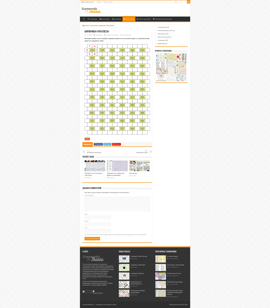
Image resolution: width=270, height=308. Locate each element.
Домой (83, 19)
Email (87, 221)
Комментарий (89, 195)
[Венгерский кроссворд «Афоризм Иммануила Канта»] (160, 293)
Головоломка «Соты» (174, 273)
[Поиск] (188, 1)
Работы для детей (144, 19)
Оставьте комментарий (112, 35)
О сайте (99, 2)
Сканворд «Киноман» (137, 265)
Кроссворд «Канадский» (175, 265)
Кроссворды (105, 19)
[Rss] (176, 2)
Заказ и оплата (108, 2)
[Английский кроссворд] (160, 284)
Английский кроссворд (94, 151)
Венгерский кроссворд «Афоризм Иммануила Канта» (175, 292)
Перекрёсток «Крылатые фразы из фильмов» (115, 174)
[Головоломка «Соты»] (160, 276)
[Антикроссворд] (160, 259)
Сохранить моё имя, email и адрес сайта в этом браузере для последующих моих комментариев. (117, 234)
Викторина (133, 173)
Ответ (87, 139)
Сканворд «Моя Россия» (138, 256)
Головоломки (129, 19)
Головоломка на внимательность (136, 283)
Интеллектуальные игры (163, 19)
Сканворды (93, 19)
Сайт (86, 228)
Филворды (117, 19)
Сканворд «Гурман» (137, 273)
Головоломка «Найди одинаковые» (137, 291)
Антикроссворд (172, 256)
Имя (86, 214)
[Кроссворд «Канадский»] (160, 267)
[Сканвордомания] (91, 9)
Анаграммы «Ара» (142, 151)
